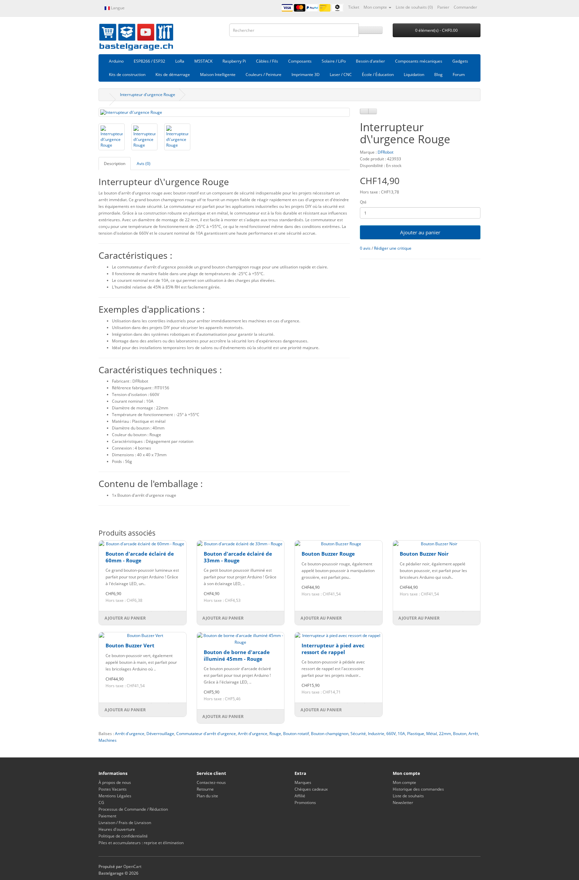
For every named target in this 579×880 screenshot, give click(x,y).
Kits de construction (127, 74)
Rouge (275, 733)
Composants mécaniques (418, 61)
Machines (108, 740)
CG (101, 802)
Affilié (300, 796)
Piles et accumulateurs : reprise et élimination (141, 843)
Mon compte (404, 782)
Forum (459, 74)
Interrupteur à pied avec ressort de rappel (333, 648)
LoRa (179, 61)
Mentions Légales (115, 796)
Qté (363, 202)
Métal (431, 733)
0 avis (365, 248)
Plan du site (207, 796)
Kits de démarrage (172, 74)
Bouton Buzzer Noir (424, 553)
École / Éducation (378, 74)
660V (391, 733)
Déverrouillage (160, 733)
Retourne (205, 789)
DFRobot (385, 152)
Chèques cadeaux (311, 789)
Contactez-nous (211, 782)
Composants (300, 61)
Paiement (107, 816)
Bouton (459, 733)
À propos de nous (115, 782)
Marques (303, 782)
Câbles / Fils (267, 61)
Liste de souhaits (408, 796)
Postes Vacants (113, 789)
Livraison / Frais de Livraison (125, 822)
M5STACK (203, 61)
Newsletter (403, 802)
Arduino (116, 61)
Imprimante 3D (306, 74)
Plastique (415, 733)
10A (401, 733)
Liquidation (414, 74)
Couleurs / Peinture (263, 74)
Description (114, 163)
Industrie (376, 733)
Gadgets (460, 61)
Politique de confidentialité (123, 836)
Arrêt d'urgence (129, 733)
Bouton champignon (329, 733)
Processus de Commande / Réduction (133, 809)
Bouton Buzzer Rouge (328, 553)
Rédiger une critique (392, 248)
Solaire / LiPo (334, 61)
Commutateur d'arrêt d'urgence (206, 733)
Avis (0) (143, 163)
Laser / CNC (341, 74)
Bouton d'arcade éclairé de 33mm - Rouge (238, 557)
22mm (445, 733)
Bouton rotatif (296, 733)
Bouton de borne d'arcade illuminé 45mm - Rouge (237, 655)
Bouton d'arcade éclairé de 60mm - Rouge (140, 557)
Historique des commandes (418, 789)
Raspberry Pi (234, 61)
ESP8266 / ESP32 (149, 61)
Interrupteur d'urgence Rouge (147, 94)
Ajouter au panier (420, 232)
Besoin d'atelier (370, 61)
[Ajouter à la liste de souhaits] (364, 111)
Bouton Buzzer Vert (130, 645)
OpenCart (132, 866)
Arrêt (473, 733)
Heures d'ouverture (117, 829)
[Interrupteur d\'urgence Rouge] (224, 112)
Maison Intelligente (218, 74)
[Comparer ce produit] (372, 111)
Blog (438, 74)
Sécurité (358, 733)
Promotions (305, 802)
